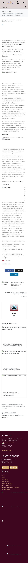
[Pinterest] (16, 467)
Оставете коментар (7, 21)
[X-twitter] (8, 467)
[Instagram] (5, 467)
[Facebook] (3, 467)
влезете (10, 415)
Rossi (14, 313)
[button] (3, 2)
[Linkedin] (13, 467)
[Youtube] (11, 467)
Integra (22, 241)
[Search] (25, 7)
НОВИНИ (19, 20)
